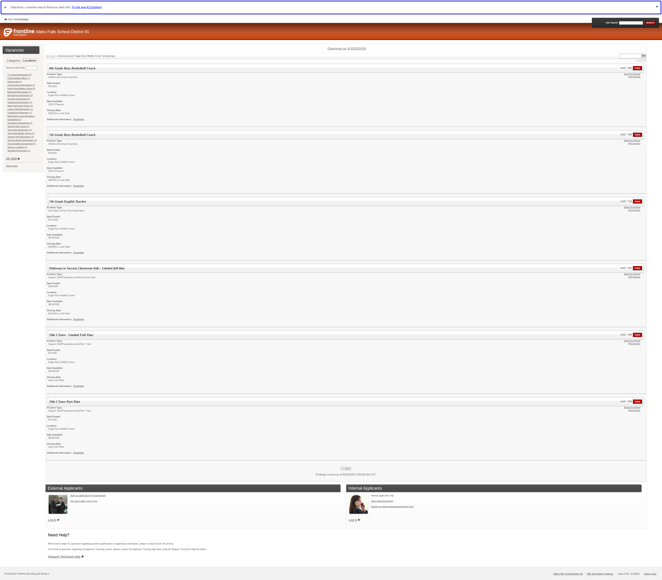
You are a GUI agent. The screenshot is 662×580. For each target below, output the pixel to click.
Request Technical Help (64, 556)
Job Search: (612, 22)
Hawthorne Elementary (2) (19, 102)
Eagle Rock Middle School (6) (21, 88)
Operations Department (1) (19, 123)
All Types (51, 56)
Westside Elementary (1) (18, 150)
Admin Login (650, 574)
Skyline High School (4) (18, 126)
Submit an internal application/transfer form (392, 506)
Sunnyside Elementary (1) (19, 130)
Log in (52, 520)
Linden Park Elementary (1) (20, 109)
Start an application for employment (88, 495)
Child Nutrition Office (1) (18, 78)
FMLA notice (12, 166)
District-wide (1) (14, 82)
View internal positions (382, 501)
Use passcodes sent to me (83, 501)
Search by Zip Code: (15, 68)
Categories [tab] (13, 60)
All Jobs (11, 158)
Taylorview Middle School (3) (20, 133)
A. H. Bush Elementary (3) (19, 75)
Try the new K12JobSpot (87, 7)
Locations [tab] (29, 60)
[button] (657, 7)
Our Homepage (18, 19)
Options (640, 60)
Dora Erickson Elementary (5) (21, 85)
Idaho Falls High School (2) (20, 106)
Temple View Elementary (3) (20, 137)
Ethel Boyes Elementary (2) (20, 95)
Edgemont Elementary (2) (19, 92)
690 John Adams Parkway (600, 574)
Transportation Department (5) (21, 144)
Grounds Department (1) (18, 99)
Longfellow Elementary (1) (19, 113)
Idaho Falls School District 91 (568, 574)
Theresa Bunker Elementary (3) (22, 140)
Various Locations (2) (17, 147)
